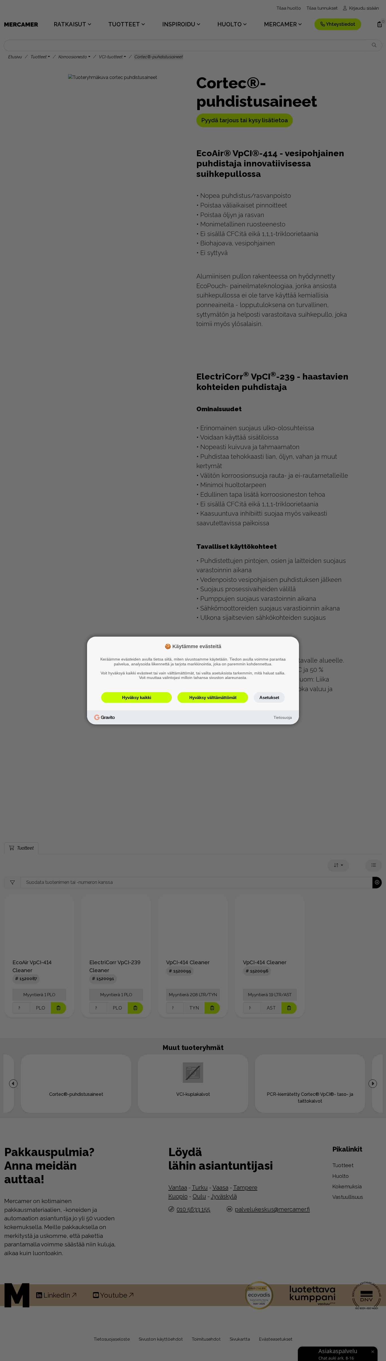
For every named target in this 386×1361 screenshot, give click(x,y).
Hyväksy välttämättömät (213, 697)
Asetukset (269, 697)
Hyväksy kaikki (136, 697)
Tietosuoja (283, 717)
